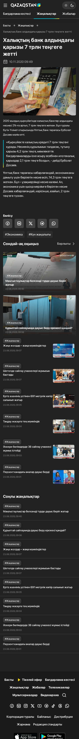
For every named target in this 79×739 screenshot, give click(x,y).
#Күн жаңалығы (40, 234)
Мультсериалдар (25, 695)
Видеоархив (50, 695)
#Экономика (14, 234)
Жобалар (68, 14)
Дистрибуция (63, 717)
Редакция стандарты (47, 724)
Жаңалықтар (46, 14)
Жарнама (23, 724)
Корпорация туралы (20, 717)
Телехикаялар (59, 687)
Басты (7, 25)
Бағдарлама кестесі (17, 14)
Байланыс (44, 717)
